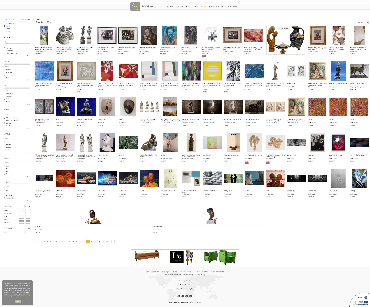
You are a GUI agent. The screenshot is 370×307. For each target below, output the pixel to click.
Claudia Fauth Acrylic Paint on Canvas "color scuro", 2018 (191, 84)
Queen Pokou (39, 226)
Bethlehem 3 (291, 191)
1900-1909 (8, 123)
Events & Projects (233, 6)
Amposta (8, 69)
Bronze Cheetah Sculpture (358, 83)
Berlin (7, 77)
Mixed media (9, 51)
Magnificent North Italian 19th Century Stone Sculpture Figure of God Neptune (275, 84)
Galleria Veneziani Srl (40, 51)
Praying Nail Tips (103, 155)
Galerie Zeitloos (60, 158)
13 (80, 242)
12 (76, 242)
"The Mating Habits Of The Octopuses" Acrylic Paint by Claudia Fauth (253, 84)
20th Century (9, 96)
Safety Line (59, 191)
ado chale (8, 193)
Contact (205, 272)
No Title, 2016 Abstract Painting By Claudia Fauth (85, 84)
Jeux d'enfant (207, 155)
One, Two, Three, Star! (168, 191)
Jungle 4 (121, 155)
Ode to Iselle (333, 191)
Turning (352, 191)
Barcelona (8, 75)
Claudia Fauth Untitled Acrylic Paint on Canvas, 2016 (44, 84)
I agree (18, 301)
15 (88, 242)
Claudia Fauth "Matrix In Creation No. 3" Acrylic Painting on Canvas (126, 84)
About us (197, 272)
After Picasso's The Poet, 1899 (189, 48)
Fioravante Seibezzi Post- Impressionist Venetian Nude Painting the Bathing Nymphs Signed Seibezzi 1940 (296, 120)
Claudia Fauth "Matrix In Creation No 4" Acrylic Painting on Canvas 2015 (107, 84)
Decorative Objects (182, 6)
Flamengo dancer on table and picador (106, 48)
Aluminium (8, 147)
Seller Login (165, 272)
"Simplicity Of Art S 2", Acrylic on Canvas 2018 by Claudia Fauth (149, 84)
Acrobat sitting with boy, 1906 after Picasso (317, 48)
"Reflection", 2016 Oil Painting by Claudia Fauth (233, 84)
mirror (121, 119)
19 (103, 242)
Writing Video (228, 191)
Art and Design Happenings (181, 272)
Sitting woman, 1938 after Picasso (64, 84)
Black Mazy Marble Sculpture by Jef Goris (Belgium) (191, 156)
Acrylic (7, 142)
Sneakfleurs (122, 191)
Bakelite (8, 150)
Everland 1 (353, 119)
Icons (7, 45)
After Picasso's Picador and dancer (126, 48)
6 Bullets (310, 155)
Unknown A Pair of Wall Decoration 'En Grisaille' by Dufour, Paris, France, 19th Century (43, 120)
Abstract (8, 101)
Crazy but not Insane (335, 155)
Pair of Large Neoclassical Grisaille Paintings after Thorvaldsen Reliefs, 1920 (274, 120)
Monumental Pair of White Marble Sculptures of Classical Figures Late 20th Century (86, 156)
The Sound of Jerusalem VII (358, 155)
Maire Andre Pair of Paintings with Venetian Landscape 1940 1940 (170, 120)
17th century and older (12, 118)
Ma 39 (141, 158)
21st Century (9, 99)
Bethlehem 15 (291, 155)
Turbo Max (101, 191)
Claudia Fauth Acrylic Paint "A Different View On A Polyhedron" (211, 48)
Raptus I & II (291, 83)
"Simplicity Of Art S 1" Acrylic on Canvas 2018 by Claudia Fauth (170, 84)
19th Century (9, 94)
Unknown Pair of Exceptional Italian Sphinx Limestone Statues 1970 (65, 48)
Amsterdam (9, 72)
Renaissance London (187, 122)
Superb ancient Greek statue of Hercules (190, 120)
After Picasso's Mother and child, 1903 (147, 48)
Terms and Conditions (173, 275)
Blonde (8, 171)
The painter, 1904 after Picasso (167, 48)
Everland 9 (311, 119)
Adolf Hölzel (9, 195)
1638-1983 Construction (231, 155)
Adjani (7, 190)
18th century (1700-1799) (12, 120)
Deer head (59, 119)
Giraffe (163, 155)
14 (84, 242)
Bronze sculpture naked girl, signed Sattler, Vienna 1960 (64, 156)
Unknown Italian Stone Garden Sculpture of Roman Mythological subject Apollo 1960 (44, 156)
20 (107, 242)
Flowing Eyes (102, 119)
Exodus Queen (158, 226)
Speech (247, 191)
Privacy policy (188, 275)
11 (73, 242)
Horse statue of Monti (252, 119)
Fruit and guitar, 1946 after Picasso (231, 48)
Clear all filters (25, 20)
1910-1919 (8, 126)
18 (99, 242)
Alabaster (8, 144)
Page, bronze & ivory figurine (338, 83)
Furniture (169, 6)
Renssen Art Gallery (103, 51)
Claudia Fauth (205, 51)
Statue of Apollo (208, 119)
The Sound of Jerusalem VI (43, 191)
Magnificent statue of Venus (232, 119)
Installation (9, 48)
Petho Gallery (332, 87)
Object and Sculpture (11, 53)
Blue (7, 174)
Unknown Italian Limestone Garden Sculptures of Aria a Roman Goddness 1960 (43, 48)
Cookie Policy (200, 275)
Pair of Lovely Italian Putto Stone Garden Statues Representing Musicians (85, 48)
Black (7, 169)
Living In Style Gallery (355, 87)
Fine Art (204, 6)
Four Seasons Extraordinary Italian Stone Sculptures (148, 120)
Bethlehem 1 (312, 191)
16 (91, 242)
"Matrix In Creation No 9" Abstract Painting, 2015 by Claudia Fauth (358, 48)
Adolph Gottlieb (10, 198)
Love (267, 191)
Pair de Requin (81, 191)
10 (69, 242)
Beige (7, 166)
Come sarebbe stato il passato (189, 191)
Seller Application (152, 272)
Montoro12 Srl (291, 87)
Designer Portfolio (216, 6)
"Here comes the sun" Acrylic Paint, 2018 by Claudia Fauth (212, 84)
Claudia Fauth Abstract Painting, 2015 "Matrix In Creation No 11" (336, 48)
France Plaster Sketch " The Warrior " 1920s (148, 156)
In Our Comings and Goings (253, 155)
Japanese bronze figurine (84, 119)
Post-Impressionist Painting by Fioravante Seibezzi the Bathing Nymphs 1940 (317, 84)
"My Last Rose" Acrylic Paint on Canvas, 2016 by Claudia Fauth (253, 48)
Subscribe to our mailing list (185, 289)
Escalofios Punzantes (209, 191)
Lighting (195, 6)
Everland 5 (332, 119)
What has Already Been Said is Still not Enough (275, 156)
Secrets (142, 191)
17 (95, 242)
